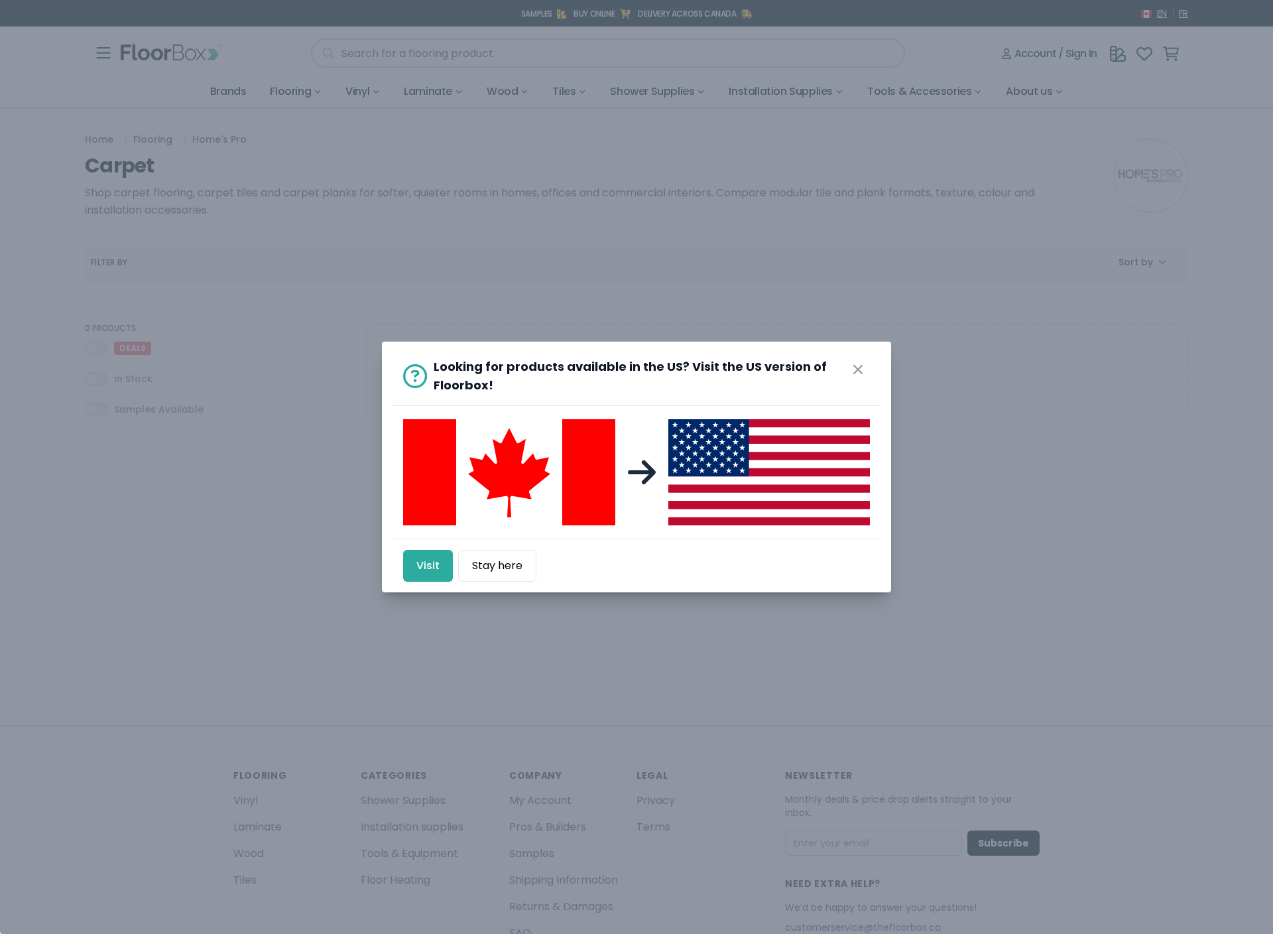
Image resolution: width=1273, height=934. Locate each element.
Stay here (497, 565)
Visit (428, 565)
